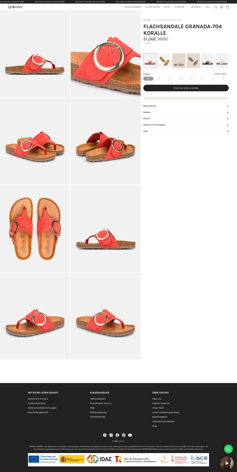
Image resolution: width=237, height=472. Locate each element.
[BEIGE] (178, 60)
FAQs (92, 407)
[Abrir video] (226, 463)
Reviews (147, 112)
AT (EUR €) (196, 7)
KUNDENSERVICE (99, 392)
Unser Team (158, 407)
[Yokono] (16, 7)
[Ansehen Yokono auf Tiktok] (111, 435)
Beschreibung (149, 106)
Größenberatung (98, 412)
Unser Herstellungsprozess (165, 412)
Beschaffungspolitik (38, 412)
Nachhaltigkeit (159, 417)
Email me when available (185, 88)
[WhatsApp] (228, 449)
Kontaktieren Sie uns (100, 403)
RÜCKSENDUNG (97, 417)
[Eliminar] (233, 455)
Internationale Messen (163, 421)
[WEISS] (221, 60)
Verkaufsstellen (97, 398)
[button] (152, 7)
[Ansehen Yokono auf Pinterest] (124, 435)
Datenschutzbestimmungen (42, 407)
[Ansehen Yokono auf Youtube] (130, 435)
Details (146, 118)
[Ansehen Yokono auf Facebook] (117, 435)
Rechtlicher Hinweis (38, 398)
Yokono (121, 441)
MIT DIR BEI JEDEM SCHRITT (43, 392)
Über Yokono (160, 392)
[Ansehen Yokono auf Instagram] (105, 435)
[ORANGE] (164, 60)
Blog (154, 426)
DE (207, 7)
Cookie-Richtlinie (36, 403)
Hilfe (145, 131)
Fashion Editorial (161, 403)
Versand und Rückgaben (154, 125)
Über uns (156, 398)
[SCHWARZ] (207, 60)
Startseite (147, 20)
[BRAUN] (193, 60)
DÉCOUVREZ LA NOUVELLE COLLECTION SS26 (49, 2)
